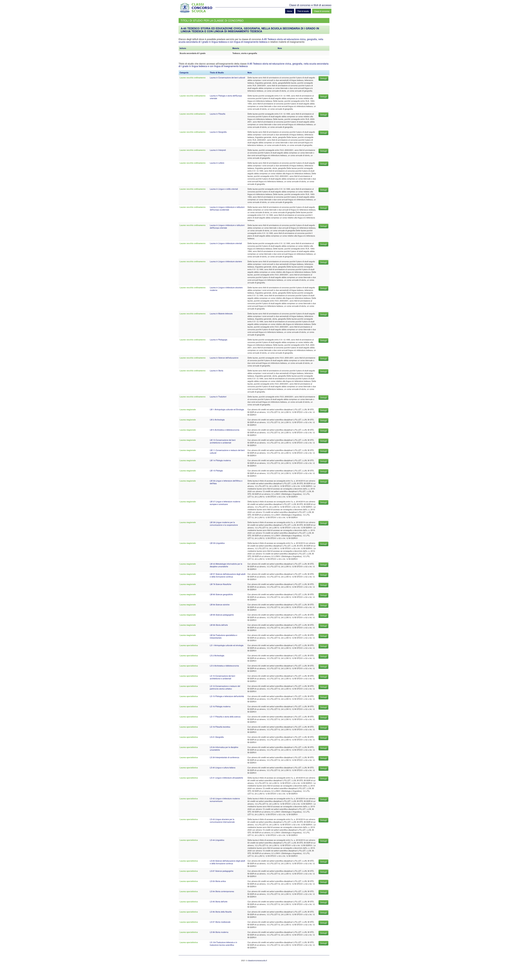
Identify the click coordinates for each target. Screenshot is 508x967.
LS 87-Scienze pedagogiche (221, 871)
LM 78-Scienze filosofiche (220, 584)
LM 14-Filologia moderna (220, 460)
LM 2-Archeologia (217, 419)
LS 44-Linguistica (217, 840)
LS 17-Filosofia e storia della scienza (225, 716)
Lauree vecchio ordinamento (193, 77)
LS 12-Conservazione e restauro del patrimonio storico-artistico (225, 687)
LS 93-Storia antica (218, 881)
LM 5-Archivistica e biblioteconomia (224, 429)
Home (289, 11)
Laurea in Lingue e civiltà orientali (224, 189)
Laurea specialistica (189, 645)
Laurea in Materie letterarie (221, 313)
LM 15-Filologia (216, 470)
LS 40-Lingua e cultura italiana (222, 767)
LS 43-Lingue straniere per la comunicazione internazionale (222, 820)
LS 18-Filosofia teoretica (220, 726)
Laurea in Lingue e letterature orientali (226, 243)
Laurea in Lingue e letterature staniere (226, 261)
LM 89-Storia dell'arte (219, 625)
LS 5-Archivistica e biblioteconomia (224, 665)
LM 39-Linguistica (217, 543)
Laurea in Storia (216, 370)
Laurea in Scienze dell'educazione (224, 357)
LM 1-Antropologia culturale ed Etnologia (227, 409)
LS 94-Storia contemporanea (222, 891)
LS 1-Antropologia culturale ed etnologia (226, 645)
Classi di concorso (321, 11)
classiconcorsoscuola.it (257, 960)
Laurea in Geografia (218, 132)
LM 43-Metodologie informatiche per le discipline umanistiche (226, 565)
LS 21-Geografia (217, 737)
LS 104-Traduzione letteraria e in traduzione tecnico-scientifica (223, 943)
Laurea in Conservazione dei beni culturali (227, 77)
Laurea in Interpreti (218, 150)
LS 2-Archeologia (217, 655)
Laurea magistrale (188, 409)
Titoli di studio (303, 11)
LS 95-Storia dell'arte (218, 901)
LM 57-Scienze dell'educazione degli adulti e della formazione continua (227, 575)
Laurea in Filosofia (217, 113)
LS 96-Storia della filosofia (221, 911)
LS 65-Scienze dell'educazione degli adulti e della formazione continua (227, 862)
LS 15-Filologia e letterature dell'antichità (227, 696)
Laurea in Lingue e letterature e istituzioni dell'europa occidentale (227, 208)
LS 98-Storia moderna (219, 932)
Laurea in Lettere (217, 163)
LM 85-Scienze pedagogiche (222, 614)
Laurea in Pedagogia (218, 339)
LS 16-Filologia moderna (220, 706)
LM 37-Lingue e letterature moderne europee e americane (225, 502)
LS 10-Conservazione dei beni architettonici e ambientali (222, 677)
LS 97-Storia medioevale (220, 922)
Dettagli (323, 78)
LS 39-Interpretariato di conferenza (224, 757)
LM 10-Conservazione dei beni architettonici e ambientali (222, 441)
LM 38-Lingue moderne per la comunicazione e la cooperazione (224, 523)
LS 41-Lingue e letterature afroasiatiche (226, 777)
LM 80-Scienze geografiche (221, 594)
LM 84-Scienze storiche (220, 604)
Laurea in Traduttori (218, 396)
